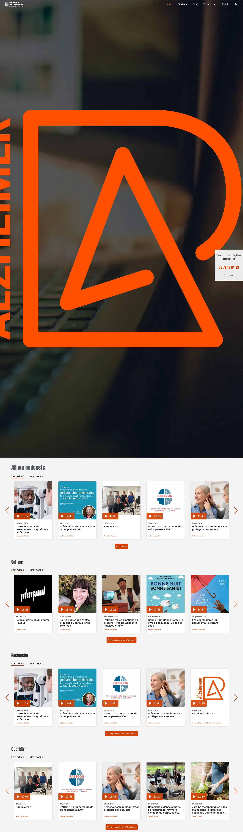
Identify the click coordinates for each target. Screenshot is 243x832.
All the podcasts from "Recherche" (121, 733)
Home (168, 4)
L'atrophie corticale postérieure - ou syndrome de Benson (32, 529)
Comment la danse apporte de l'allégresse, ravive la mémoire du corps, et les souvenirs (164, 810)
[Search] (236, 4)
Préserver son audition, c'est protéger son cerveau (209, 528)
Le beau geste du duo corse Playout (33, 621)
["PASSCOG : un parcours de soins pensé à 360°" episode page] (166, 518)
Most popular (37, 476)
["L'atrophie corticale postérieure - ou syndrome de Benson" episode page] (33, 518)
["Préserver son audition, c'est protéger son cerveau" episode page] (210, 518)
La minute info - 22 (203, 713)
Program (182, 4)
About (224, 4)
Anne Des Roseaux (110, 536)
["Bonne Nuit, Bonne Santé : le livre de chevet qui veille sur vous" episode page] (166, 612)
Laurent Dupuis (21, 629)
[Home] (13, 4)
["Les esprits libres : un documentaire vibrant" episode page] (210, 612)
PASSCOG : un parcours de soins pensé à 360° (164, 528)
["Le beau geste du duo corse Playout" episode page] (33, 612)
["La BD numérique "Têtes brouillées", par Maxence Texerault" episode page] (77, 612)
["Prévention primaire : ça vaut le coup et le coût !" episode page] (77, 518)
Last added (17, 476)
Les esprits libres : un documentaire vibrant (205, 621)
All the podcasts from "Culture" (121, 640)
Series (195, 4)
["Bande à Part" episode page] (121, 518)
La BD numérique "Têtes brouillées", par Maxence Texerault (75, 623)
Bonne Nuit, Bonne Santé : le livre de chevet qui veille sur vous (165, 623)
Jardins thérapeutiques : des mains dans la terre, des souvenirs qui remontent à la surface (209, 810)
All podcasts (121, 546)
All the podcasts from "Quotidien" (121, 827)
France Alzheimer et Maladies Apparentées (207, 723)
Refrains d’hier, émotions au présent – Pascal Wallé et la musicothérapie (121, 623)
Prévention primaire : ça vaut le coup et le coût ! (77, 528)
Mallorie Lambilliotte (22, 536)
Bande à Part (111, 526)
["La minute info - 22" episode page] (210, 706)
